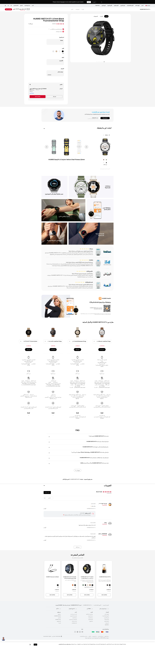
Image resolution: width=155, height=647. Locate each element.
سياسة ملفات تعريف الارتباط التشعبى (64, 644)
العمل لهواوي (59, 621)
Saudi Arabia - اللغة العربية (56, 636)
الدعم (33, 5)
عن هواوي (59, 614)
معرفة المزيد (32, 93)
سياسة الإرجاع (91, 617)
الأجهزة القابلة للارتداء (130, 5)
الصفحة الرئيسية (106, 605)
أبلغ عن (45, 508)
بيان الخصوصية (94, 636)
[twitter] (77, 632)
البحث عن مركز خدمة (73, 614)
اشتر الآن (54, 96)
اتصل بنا (59, 623)
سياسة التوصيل (90, 615)
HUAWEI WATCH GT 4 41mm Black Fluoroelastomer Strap (48, 19)
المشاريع (59, 617)
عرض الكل (31, 23)
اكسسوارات (107, 623)
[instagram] (75, 632)
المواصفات (77, 9)
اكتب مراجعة (47, 492)
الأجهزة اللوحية (116, 5)
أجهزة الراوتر (104, 5)
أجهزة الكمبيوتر (122, 5)
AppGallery (97, 5)
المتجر (142, 5)
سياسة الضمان (74, 617)
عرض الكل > (77, 547)
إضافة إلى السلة (8, 9)
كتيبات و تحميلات (74, 621)
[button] (11, 5)
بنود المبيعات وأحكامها (89, 614)
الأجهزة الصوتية (109, 5)
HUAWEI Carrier (58, 619)
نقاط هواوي (91, 621)
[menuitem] (142, 5)
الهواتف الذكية (137, 5)
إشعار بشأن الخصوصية (73, 615)
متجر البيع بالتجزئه (27, 5)
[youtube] (80, 632)
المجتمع (21, 5)
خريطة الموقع (107, 636)
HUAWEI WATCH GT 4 (87, 605)
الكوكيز (90, 636)
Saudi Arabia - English (47, 636)
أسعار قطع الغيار (74, 623)
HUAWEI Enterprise (57, 615)
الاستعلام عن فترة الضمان (73, 619)
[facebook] (82, 632)
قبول (35, 644)
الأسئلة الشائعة (90, 619)
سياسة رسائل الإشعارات (83, 636)
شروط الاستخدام (100, 636)
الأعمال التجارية (16, 5)
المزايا (83, 9)
